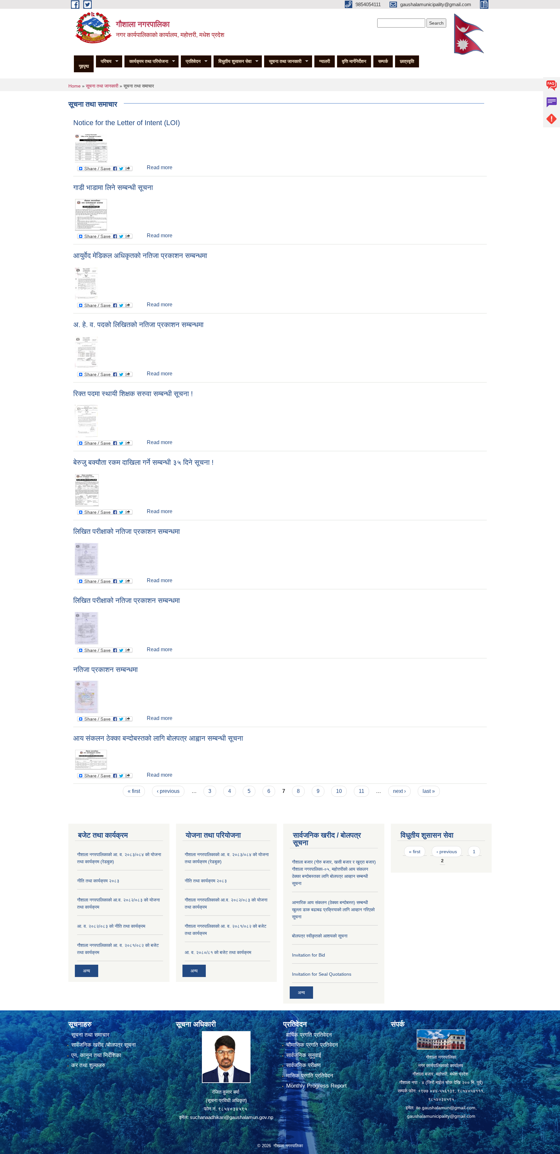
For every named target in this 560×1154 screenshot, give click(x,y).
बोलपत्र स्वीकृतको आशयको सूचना (319, 935)
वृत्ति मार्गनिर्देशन (354, 61)
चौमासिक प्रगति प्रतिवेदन (312, 1045)
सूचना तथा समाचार (90, 1035)
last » (429, 791)
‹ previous (168, 791)
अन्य (86, 970)
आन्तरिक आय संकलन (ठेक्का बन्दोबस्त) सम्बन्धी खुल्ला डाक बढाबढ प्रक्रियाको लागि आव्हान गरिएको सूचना (333, 909)
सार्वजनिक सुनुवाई (303, 1055)
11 (361, 791)
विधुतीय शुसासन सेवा (232, 61)
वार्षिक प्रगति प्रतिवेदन (309, 1035)
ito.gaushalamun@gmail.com (445, 1107)
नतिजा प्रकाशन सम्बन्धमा (105, 669)
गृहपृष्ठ (84, 66)
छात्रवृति (407, 61)
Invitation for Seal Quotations (321, 974)
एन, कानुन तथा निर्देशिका (96, 1055)
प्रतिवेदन (191, 61)
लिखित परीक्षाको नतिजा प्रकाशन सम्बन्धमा (126, 531)
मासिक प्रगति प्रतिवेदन (309, 1076)
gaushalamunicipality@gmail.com (441, 1116)
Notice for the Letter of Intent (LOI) (126, 123)
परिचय (103, 61)
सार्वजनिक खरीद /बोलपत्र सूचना (103, 1045)
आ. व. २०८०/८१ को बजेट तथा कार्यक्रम (218, 952)
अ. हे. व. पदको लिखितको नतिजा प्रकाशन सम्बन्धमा (138, 325)
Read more (159, 167)
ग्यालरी (324, 61)
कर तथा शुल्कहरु (88, 1065)
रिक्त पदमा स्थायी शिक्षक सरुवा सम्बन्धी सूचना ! (133, 394)
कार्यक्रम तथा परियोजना (146, 61)
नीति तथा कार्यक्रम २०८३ (98, 880)
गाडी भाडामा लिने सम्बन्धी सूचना (113, 187)
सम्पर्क (383, 61)
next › (399, 791)
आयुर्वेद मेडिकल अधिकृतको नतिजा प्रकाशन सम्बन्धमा (140, 256)
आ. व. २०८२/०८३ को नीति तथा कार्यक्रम (111, 926)
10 (339, 791)
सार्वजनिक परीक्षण (303, 1065)
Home (74, 85)
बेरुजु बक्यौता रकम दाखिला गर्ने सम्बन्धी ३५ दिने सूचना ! (143, 462)
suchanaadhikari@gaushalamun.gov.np (231, 1117)
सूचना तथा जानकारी (282, 61)
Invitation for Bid (308, 955)
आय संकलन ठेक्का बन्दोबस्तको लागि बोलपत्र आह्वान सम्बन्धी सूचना (158, 738)
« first (134, 791)
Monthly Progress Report (316, 1086)
